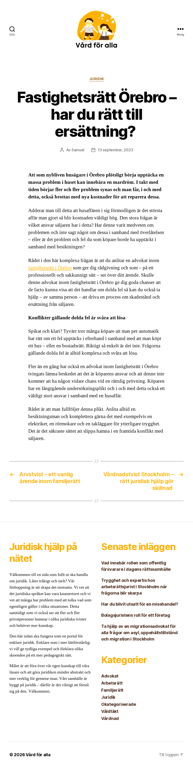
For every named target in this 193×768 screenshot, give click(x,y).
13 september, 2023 (115, 150)
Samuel (78, 150)
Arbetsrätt (111, 683)
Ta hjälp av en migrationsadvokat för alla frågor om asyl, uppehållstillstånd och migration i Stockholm (139, 632)
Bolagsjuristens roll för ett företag (135, 615)
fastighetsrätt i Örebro (50, 268)
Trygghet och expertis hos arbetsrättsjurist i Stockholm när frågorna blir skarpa (134, 587)
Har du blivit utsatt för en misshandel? (140, 604)
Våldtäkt (109, 711)
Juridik (96, 79)
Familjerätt (112, 690)
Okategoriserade (118, 704)
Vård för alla (38, 754)
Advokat (109, 676)
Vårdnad (110, 718)
